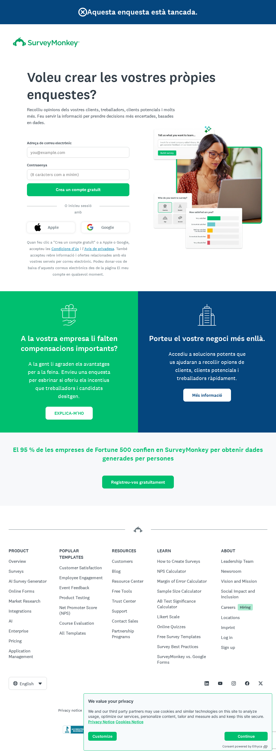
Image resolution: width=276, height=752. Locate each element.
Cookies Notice (129, 721)
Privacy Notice (101, 721)
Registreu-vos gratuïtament (138, 482)
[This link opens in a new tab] (206, 683)
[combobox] (28, 683)
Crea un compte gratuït (78, 189)
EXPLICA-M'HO (69, 413)
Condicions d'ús (65, 248)
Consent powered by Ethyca (242, 746)
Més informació (207, 395)
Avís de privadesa (99, 248)
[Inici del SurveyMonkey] (46, 42)
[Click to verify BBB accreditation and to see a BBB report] (74, 732)
